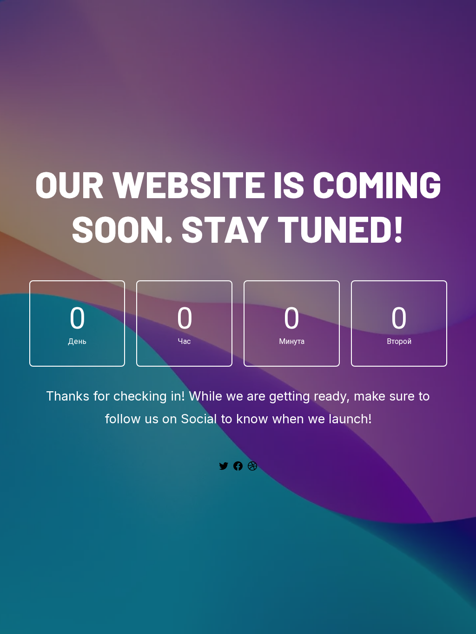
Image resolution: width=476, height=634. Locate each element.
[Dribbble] (252, 469)
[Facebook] (238, 469)
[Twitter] (223, 469)
